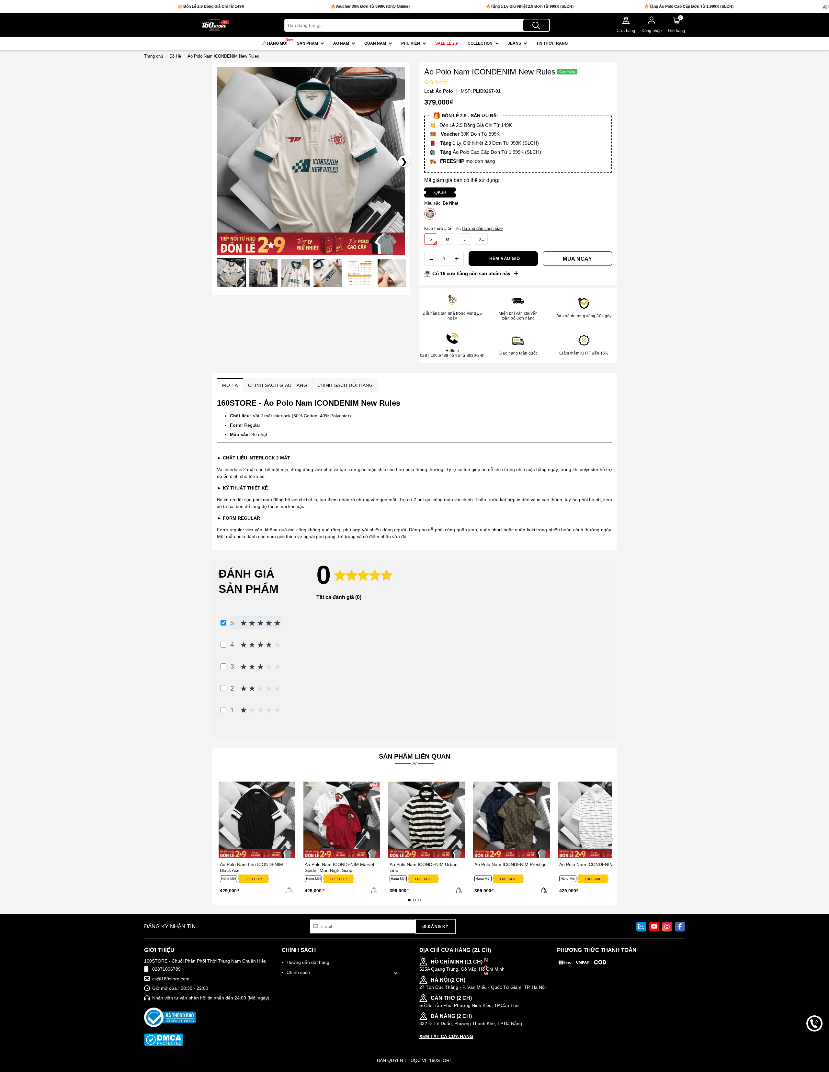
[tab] (230, 385)
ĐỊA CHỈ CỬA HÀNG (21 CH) (455, 950)
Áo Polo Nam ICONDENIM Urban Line (424, 867)
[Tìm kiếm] (536, 25)
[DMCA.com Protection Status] (163, 1039)
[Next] (610, 839)
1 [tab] (409, 900)
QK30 (440, 192)
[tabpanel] (254, 839)
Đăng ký (437, 926)
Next (221, 274)
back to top (814, 1045)
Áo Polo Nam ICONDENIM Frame (593, 864)
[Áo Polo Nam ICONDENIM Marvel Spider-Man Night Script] (341, 820)
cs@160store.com (170, 978)
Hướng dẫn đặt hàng (308, 962)
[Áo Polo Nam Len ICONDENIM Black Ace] (257, 820)
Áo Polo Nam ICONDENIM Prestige (510, 864)
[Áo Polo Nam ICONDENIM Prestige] (511, 820)
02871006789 (166, 969)
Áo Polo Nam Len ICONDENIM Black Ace (251, 867)
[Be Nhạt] (430, 214)
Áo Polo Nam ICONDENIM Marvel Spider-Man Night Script (339, 867)
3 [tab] (419, 900)
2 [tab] (414, 900)
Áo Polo (444, 91)
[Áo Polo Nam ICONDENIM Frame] (596, 820)
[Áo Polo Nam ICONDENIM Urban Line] (426, 820)
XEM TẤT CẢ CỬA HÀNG (446, 1036)
